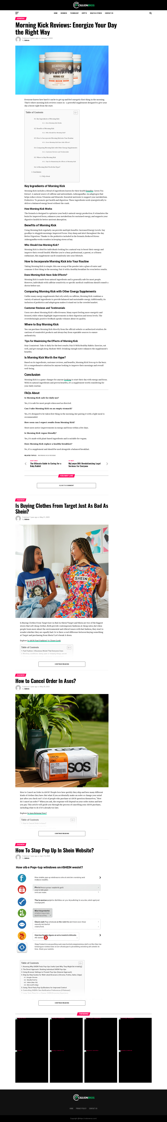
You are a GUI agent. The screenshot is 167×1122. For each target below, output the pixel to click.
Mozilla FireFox (32, 980)
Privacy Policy (81, 1108)
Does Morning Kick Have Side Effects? (58, 142)
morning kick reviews (47, 455)
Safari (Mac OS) (32, 982)
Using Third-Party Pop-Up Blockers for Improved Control (45, 988)
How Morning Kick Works (54, 123)
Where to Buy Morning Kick (46, 157)
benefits (89, 190)
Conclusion (37, 172)
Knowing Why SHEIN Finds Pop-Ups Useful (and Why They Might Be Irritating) (52, 967)
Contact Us (109, 13)
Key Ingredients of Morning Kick (48, 119)
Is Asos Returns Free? (37, 813)
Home (55, 13)
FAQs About (46, 176)
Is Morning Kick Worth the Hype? (48, 167)
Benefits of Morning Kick (45, 128)
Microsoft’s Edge (33, 985)
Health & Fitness (96, 13)
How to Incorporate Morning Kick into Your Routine (55, 138)
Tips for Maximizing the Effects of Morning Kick (61, 161)
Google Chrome (32, 977)
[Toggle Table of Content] (74, 113)
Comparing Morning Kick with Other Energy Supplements (57, 148)
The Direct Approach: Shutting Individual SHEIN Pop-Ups (44, 969)
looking (67, 379)
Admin (26, 40)
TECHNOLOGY (74, 13)
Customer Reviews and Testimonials (57, 152)
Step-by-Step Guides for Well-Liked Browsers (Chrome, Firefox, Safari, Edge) (52, 975)
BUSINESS (64, 13)
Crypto (84, 13)
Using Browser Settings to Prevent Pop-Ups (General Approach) (47, 972)
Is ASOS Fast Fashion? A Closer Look (44, 640)
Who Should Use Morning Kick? (56, 133)
